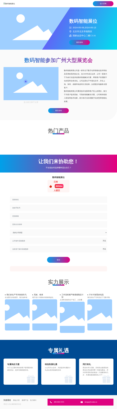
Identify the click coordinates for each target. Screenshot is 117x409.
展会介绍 (16, 400)
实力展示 (33, 400)
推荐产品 (25, 400)
